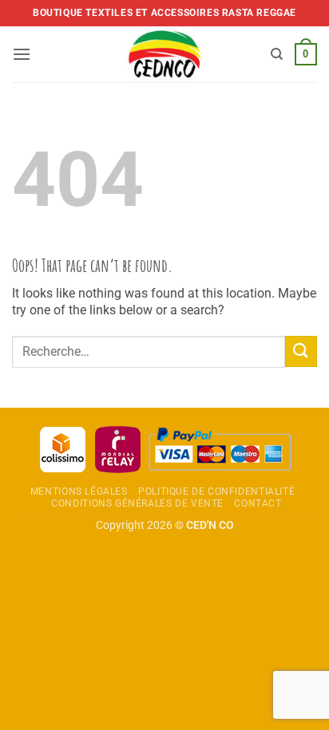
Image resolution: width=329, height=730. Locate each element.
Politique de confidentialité (216, 491)
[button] (21, 53)
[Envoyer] (301, 351)
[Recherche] (277, 54)
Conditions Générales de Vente (137, 503)
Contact (257, 503)
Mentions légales (79, 491)
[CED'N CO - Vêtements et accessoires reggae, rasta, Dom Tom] (164, 54)
